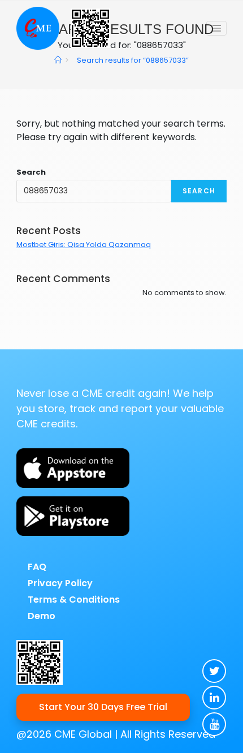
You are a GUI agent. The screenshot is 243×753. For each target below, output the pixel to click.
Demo (41, 615)
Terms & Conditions (74, 599)
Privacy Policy (60, 583)
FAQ (37, 566)
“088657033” (133, 60)
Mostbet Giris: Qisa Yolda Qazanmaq (83, 244)
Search (31, 172)
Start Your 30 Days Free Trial (103, 706)
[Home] (58, 60)
